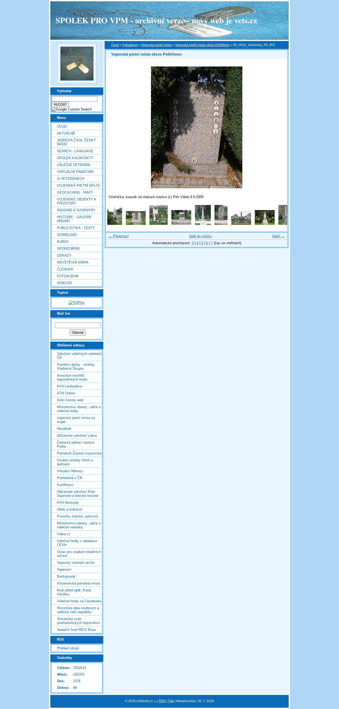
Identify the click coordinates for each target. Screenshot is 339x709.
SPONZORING (68, 249)
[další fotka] (279, 127)
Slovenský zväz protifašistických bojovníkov (78, 621)
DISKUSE (64, 283)
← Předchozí (119, 236)
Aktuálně (66, 133)
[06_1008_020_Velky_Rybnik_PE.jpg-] (114, 224)
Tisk (171, 701)
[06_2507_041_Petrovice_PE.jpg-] (241, 224)
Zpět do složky (200, 236)
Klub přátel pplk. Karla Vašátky (74, 592)
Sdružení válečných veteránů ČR (79, 356)
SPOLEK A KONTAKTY (75, 158)
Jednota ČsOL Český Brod (76, 142)
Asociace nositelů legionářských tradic (72, 377)
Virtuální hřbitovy (70, 471)
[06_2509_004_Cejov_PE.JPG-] (265, 224)
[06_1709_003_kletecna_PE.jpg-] (158, 224)
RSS (162, 701)
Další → (278, 236)
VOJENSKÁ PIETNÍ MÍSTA (78, 186)
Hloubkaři (64, 429)
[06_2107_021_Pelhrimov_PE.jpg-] (203, 224)
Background (66, 576)
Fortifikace (65, 485)
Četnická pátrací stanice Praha (75, 444)
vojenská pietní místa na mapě (76, 420)
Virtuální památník (75, 172)
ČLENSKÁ (65, 269)
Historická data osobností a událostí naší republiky (78, 610)
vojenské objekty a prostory (76, 201)
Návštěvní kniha (72, 262)
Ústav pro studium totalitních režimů (79, 554)
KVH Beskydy (68, 503)
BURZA (63, 242)
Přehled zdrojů (68, 648)
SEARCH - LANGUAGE (75, 151)
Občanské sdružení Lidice (77, 436)
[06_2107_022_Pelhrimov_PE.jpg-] (221, 224)
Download (67, 235)
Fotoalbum (67, 276)
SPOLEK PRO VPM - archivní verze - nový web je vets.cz (156, 20)
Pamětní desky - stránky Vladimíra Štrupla (76, 367)
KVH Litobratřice (69, 386)
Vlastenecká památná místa (78, 583)
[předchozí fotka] (115, 127)
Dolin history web (70, 400)
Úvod (62, 126)
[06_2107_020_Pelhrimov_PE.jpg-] (181, 224)
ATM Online (66, 393)
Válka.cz (63, 534)
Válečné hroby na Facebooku (79, 601)
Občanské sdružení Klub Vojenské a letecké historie (77, 494)
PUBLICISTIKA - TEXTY (76, 228)
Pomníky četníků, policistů (77, 516)
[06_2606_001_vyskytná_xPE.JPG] (285, 224)
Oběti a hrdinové (69, 509)
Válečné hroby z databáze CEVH (77, 543)
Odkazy (64, 255)
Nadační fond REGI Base (76, 630)
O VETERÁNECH (70, 179)
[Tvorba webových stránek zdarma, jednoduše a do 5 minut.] (155, 701)
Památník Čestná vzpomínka (79, 453)
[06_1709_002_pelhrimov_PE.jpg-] (136, 224)
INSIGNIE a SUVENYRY (76, 210)
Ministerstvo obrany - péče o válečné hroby (79, 409)
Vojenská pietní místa (156, 45)
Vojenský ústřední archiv (76, 563)
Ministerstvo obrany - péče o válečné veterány (79, 525)
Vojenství (64, 570)
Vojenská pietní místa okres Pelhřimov (202, 45)
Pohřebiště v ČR (69, 478)
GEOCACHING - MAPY (75, 192)
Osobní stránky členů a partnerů (75, 462)
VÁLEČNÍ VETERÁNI (73, 165)
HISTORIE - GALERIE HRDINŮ (74, 219)
